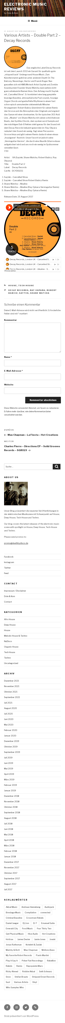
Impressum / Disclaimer (15, 591)
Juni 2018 (8, 829)
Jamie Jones (39, 939)
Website (8, 384)
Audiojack (49, 907)
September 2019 (12, 752)
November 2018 (11, 801)
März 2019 (9, 779)
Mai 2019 (8, 768)
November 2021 (11, 686)
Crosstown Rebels (35, 918)
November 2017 (11, 867)
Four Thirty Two (44, 928)
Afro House (9, 619)
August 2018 (10, 818)
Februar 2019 (10, 785)
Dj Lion (26, 923)
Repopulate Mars (34, 966)
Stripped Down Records (43, 977)
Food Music (27, 928)
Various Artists (21, 982)
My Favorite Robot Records (19, 955)
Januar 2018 (10, 856)
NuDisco (8, 641)
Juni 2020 (8, 719)
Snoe (8, 977)
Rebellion (51, 961)
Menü (34, 21)
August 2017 (10, 884)
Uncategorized (11, 663)
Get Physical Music (15, 934)
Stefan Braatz (21, 977)
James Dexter (23, 939)
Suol (8, 982)
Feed (6, 573)
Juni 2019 (8, 763)
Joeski (52, 939)
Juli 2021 (8, 703)
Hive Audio (33, 934)
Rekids (9, 966)
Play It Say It (12, 961)
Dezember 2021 (11, 681)
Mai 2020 (8, 725)
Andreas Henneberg (30, 907)
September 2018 (12, 812)
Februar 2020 (10, 730)
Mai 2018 (8, 834)
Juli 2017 (8, 889)
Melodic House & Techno (15, 636)
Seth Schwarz (45, 971)
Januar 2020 (10, 736)
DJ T (35, 923)
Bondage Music (13, 912)
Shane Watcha (40, 293)
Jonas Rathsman (14, 945)
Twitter (7, 568)
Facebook (8, 557)
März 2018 (9, 845)
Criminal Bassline (14, 918)
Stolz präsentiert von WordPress (21, 1016)
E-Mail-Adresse (13, 371)
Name (8, 357)
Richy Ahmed (12, 971)
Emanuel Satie (48, 923)
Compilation (30, 912)
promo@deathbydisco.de (16, 543)
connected (45, 912)
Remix (19, 966)
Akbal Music (11, 907)
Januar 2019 (10, 790)
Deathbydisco (29, 31)
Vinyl (34, 982)
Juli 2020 (8, 714)
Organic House (11, 647)
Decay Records (18, 290)
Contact (8, 602)
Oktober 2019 (11, 746)
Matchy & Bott (13, 950)
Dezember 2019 (11, 741)
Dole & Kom (9, 596)
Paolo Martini (42, 955)
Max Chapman (31, 950)
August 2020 (10, 708)
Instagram (9, 562)
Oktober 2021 (10, 692)
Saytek (24, 293)
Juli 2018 (8, 823)
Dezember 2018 (11, 796)
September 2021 (12, 697)
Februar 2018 (10, 851)
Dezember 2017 (11, 862)
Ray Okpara (37, 290)
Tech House (26, 285)
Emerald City (12, 928)
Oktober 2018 (11, 807)
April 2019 (9, 774)
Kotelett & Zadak (34, 945)
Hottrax (9, 939)
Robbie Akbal (28, 971)
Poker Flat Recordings (32, 961)
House (12, 285)
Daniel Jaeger (12, 923)
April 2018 (9, 840)
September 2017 (12, 878)
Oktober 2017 (10, 873)
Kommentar (10, 320)
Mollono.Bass (48, 950)
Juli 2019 (8, 757)
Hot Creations (48, 934)
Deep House (9, 625)
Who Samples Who (15, 987)
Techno (7, 658)
